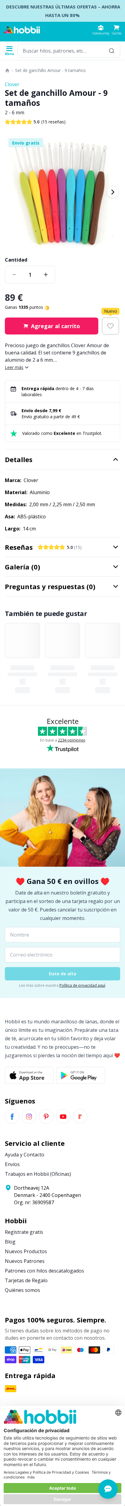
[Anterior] (12, 192)
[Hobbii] (22, 30)
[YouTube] (63, 1116)
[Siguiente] (113, 192)
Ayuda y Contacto (24, 1154)
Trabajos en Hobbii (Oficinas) (38, 1174)
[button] (116, 29)
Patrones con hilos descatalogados (44, 1270)
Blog (10, 1241)
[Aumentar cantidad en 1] (46, 274)
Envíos (12, 1164)
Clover (12, 84)
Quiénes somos (22, 1290)
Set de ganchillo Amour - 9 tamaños (50, 70)
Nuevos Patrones (25, 1261)
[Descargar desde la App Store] (29, 1075)
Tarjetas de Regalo (26, 1280)
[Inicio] (7, 70)
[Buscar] (111, 50)
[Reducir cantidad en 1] (14, 274)
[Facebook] (12, 1116)
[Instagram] (29, 1116)
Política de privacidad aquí (82, 985)
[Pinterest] (46, 1116)
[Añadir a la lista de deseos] (110, 326)
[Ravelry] (80, 1116)
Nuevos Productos (26, 1251)
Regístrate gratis (24, 1232)
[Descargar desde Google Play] (80, 1075)
